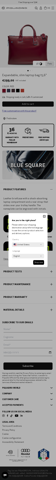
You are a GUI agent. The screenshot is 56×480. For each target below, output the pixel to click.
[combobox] (21, 244)
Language (16, 251)
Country (15, 239)
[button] (44, 216)
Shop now (38, 262)
